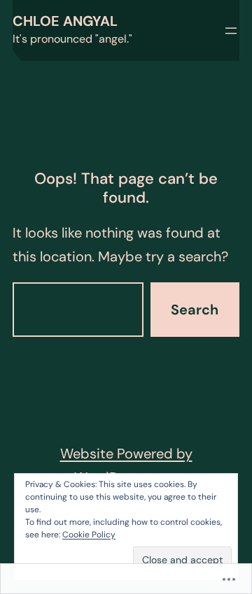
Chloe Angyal (65, 21)
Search (194, 309)
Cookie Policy (88, 534)
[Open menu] (231, 30)
